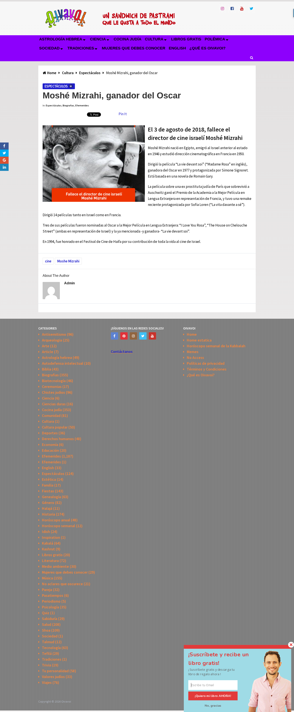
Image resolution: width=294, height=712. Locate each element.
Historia (48, 514)
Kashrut (48, 549)
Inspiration (51, 537)
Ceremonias (52, 386)
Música (47, 578)
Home (192, 334)
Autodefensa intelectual (62, 363)
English (177, 48)
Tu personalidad (55, 670)
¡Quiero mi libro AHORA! (213, 696)
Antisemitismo (54, 334)
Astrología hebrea (60, 39)
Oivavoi (66, 701)
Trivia (46, 665)
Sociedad (49, 48)
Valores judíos (53, 676)
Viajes (47, 682)
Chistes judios (53, 392)
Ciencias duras (54, 403)
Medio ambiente (55, 566)
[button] (223, 658)
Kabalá (47, 543)
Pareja (47, 589)
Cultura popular (55, 427)
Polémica (215, 39)
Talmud (48, 641)
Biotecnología (54, 380)
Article (47, 351)
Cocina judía (127, 39)
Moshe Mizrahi (68, 261)
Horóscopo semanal (58, 525)
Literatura (50, 560)
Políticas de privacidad (205, 363)
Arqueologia (52, 340)
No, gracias (213, 705)
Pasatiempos (52, 595)
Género (48, 502)
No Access (195, 357)
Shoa (46, 630)
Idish (46, 531)
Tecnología (51, 647)
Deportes (50, 432)
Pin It (123, 114)
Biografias (68, 105)
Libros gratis (186, 39)
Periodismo (51, 601)
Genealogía (51, 496)
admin (69, 283)
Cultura (154, 39)
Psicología (50, 607)
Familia (47, 485)
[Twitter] (143, 336)
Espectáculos (56, 86)
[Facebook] (114, 336)
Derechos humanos (58, 438)
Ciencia (98, 39)
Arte (45, 345)
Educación (50, 450)
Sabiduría (49, 618)
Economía (50, 444)
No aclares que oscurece (62, 583)
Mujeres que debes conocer (133, 48)
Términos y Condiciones (206, 369)
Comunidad (51, 415)
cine (48, 261)
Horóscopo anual (56, 520)
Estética (49, 479)
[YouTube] (152, 336)
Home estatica (199, 340)
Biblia (46, 369)
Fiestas (48, 490)
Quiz (45, 612)
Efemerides (82, 105)
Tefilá (47, 653)
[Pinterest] (124, 336)
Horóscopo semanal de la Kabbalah (216, 345)
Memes (192, 351)
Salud (46, 624)
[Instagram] (133, 336)
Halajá (47, 508)
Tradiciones (80, 48)
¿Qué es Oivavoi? (207, 48)
